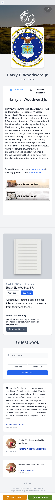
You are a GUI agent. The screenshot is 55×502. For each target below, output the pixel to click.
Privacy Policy (20, 491)
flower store (35, 172)
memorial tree (38, 169)
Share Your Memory (16, 329)
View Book (12, 293)
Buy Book (27, 293)
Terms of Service (34, 491)
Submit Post (27, 372)
